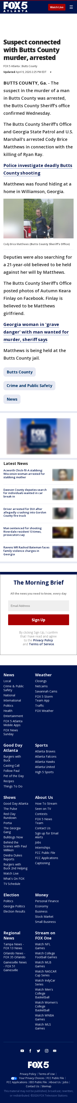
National (9, 695)
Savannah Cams (46, 691)
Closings (41, 681)
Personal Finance (47, 901)
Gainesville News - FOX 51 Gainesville (15, 966)
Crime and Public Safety (29, 385)
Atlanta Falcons (45, 756)
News (12, 399)
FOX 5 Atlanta (11, 66)
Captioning (42, 863)
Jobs (38, 842)
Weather (43, 674)
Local (7, 681)
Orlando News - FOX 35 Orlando (14, 955)
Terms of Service (41, 644)
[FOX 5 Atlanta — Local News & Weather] (15, 7)
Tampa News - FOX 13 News (13, 946)
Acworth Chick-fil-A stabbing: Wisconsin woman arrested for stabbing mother (24, 473)
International (12, 700)
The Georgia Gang (12, 830)
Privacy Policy (43, 640)
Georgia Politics (14, 906)
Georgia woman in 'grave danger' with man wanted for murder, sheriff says (36, 331)
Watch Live (57, 7)
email (54, 1050)
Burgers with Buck (12, 758)
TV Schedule (11, 884)
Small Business (45, 922)
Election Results (14, 911)
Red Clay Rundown (9, 816)
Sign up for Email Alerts (46, 835)
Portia (7, 823)
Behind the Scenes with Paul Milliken (15, 846)
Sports (41, 745)
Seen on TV (43, 809)
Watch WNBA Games (44, 1017)
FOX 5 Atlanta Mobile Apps (12, 723)
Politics (8, 705)
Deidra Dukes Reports (12, 857)
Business (41, 911)
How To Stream (46, 803)
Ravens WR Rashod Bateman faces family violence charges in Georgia (26, 550)
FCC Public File (45, 853)
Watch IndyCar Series (45, 982)
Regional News (11, 935)
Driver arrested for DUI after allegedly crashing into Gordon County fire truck (24, 512)
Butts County (29, 66)
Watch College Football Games (46, 955)
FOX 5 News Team (43, 821)
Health (7, 711)
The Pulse (10, 809)
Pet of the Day (13, 776)
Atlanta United (45, 767)
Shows (9, 797)
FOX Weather (44, 711)
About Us (44, 797)
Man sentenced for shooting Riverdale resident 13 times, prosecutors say (22, 531)
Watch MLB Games (43, 964)
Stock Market (44, 916)
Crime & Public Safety (13, 688)
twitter (38, 1050)
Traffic (39, 705)
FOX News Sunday (10, 732)
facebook (30, 1050)
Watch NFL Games (42, 946)
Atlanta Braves (45, 751)
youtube (22, 1050)
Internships (42, 847)
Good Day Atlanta (12, 748)
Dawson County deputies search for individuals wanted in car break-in (25, 493)
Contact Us (42, 828)
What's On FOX (13, 878)
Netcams (41, 686)
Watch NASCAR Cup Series (45, 973)
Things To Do (12, 786)
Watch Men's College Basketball (44, 993)
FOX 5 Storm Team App (44, 698)
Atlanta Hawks (45, 762)
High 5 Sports (44, 772)
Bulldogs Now (13, 837)
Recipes (8, 781)
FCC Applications (46, 858)
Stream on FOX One (45, 935)
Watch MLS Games (43, 1026)
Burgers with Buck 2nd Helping (15, 866)
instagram (46, 1050)
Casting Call (11, 765)
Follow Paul (11, 771)
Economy (41, 906)
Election (11, 894)
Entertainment (13, 716)
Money (41, 894)
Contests (41, 814)
